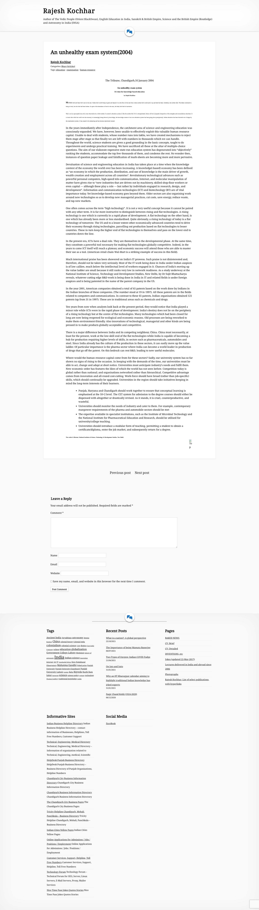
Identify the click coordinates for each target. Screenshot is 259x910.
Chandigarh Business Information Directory (69, 792)
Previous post (120, 472)
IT (57, 662)
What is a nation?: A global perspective (126, 637)
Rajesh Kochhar (69, 10)
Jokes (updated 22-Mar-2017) (180, 659)
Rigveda (78, 671)
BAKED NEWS (172, 637)
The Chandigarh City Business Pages (65, 802)
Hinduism (80, 653)
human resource (87, 70)
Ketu (74, 662)
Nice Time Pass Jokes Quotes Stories (65, 890)
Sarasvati (55, 675)
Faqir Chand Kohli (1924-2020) (121, 694)
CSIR (78, 646)
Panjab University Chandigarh (67, 669)
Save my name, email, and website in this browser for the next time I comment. (99, 581)
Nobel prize (82, 665)
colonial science (68, 645)
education (60, 70)
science (63, 675)
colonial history (66, 642)
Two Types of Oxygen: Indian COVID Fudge (128, 657)
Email (53, 564)
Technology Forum (56, 871)
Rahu (71, 672)
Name (53, 555)
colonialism (53, 645)
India (59, 657)
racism (66, 672)
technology (89, 675)
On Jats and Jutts (114, 666)
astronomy (77, 637)
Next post (142, 472)
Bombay (49, 642)
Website (55, 573)
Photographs (171, 674)
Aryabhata (67, 637)
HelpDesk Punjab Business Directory (65, 760)
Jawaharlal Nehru (65, 662)
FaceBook (111, 723)
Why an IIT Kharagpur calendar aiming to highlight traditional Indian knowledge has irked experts (128, 680)
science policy (73, 675)
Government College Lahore (61, 652)
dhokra (83, 645)
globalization (79, 649)
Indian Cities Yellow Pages (60, 830)
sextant (81, 675)
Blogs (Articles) (68, 66)
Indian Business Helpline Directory (65, 723)
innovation (84, 658)
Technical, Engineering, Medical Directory (68, 741)
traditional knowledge (68, 679)
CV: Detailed (171, 648)
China (56, 641)
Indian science (72, 657)
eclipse (56, 649)
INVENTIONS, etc (174, 653)
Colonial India (79, 642)
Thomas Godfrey (52, 679)
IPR (55, 662)
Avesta (86, 638)
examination (72, 70)
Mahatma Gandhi (67, 665)
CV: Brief (169, 643)
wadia (79, 679)
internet (49, 662)
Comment (57, 512)
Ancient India (53, 637)
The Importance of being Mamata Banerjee (128, 647)
